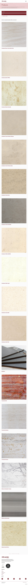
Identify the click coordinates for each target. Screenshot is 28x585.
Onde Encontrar (3, 572)
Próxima (18, 553)
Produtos (3, 571)
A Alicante (3, 573)
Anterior (10, 553)
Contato (2, 575)
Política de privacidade (24, 582)
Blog (2, 574)
